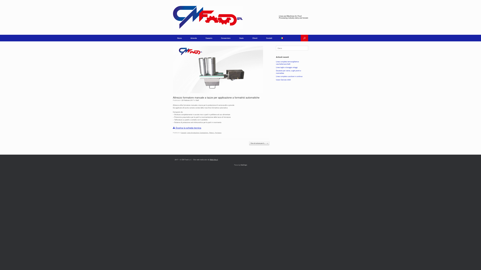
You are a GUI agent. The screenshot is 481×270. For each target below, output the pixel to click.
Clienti (254, 38)
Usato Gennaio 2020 (283, 79)
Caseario (209, 38)
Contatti (269, 38)
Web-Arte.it (214, 159)
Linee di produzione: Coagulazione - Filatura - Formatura (204, 133)
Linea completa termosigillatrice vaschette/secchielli (287, 62)
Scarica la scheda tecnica (188, 127)
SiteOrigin (244, 165)
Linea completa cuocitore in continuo (289, 76)
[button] (304, 38)
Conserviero (225, 38)
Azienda (194, 38)
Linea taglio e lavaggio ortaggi (286, 67)
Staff (197, 100)
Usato (241, 38)
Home (179, 38)
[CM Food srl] (208, 17)
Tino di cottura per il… (259, 143)
